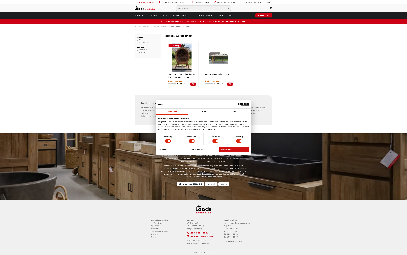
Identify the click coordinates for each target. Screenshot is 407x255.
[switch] (192, 141)
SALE (230, 15)
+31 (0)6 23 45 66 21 (199, 233)
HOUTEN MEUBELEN (203, 15)
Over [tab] (235, 111)
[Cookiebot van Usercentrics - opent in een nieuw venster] (239, 104)
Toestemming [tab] (172, 111)
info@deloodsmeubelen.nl (201, 236)
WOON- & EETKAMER (158, 15)
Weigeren (163, 149)
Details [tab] (203, 111)
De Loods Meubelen (142, 26)
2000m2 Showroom (148, 2)
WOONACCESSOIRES (180, 15)
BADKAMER (139, 15)
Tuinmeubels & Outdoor (159, 26)
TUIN (219, 15)
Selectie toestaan (196, 149)
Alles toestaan (226, 149)
